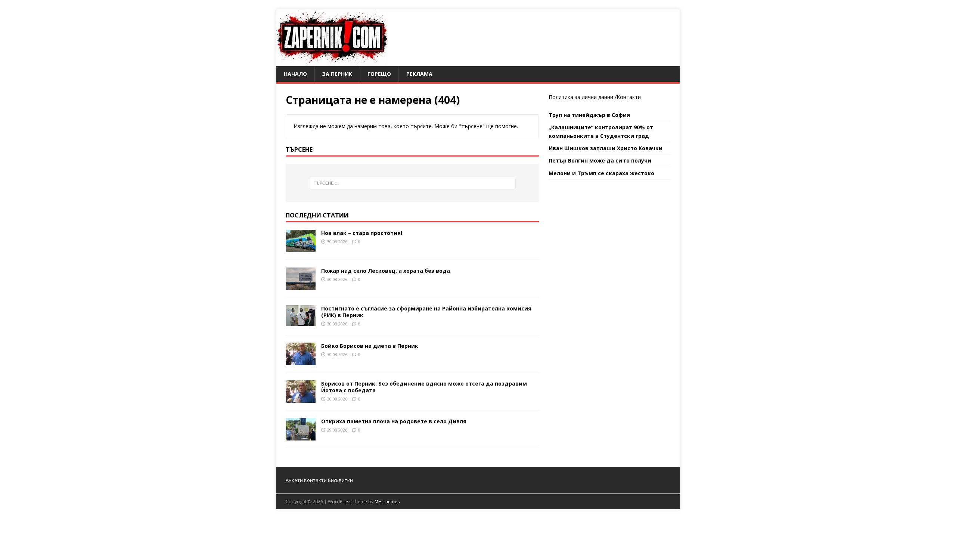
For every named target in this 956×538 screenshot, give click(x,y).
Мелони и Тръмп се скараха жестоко (601, 173)
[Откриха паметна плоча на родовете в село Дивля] (301, 435)
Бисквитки (340, 480)
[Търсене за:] (412, 183)
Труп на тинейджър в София (589, 114)
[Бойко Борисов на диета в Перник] (301, 360)
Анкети (294, 480)
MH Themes (387, 501)
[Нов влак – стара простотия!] (301, 247)
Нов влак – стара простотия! (361, 232)
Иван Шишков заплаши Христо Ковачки (605, 148)
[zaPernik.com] (332, 61)
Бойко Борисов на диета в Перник (369, 345)
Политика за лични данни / (583, 97)
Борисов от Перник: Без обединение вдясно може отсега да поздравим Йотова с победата (424, 387)
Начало (295, 73)
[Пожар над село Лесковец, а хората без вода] (301, 285)
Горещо (379, 73)
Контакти (629, 97)
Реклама (419, 73)
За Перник (337, 73)
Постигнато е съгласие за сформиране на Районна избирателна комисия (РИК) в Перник (426, 312)
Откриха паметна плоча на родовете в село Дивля (393, 421)
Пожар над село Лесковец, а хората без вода (385, 270)
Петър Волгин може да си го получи (600, 160)
